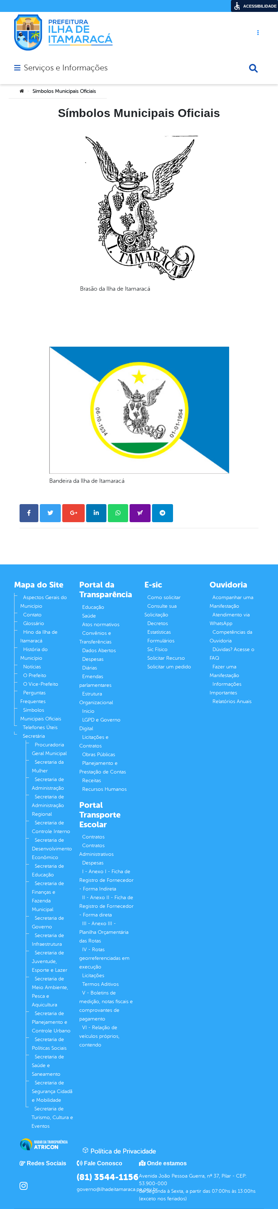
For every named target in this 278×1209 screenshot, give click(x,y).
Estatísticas (159, 632)
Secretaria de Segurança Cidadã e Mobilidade (52, 1091)
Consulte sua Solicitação (160, 610)
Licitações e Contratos (94, 741)
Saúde (89, 616)
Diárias (89, 668)
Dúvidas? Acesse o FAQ (232, 654)
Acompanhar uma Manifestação (231, 602)
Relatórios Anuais (232, 701)
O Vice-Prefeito (40, 684)
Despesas (93, 659)
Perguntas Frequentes (33, 697)
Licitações (93, 975)
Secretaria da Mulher (48, 766)
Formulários (160, 641)
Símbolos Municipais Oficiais (40, 714)
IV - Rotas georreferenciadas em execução (104, 958)
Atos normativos (100, 624)
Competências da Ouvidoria (231, 636)
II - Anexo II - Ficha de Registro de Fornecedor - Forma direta (106, 906)
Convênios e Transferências (95, 637)
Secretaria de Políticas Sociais (49, 1044)
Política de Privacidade (122, 1151)
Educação (93, 607)
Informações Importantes (225, 688)
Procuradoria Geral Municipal (49, 749)
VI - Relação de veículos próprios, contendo (99, 1036)
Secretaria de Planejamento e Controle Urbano (51, 1022)
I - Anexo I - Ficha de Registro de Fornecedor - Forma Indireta (106, 880)
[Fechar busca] (253, 68)
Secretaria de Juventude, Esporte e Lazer (49, 961)
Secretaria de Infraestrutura (48, 940)
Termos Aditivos (100, 984)
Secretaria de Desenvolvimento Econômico (52, 848)
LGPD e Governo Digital (100, 724)
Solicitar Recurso (166, 658)
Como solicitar (164, 597)
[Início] (22, 91)
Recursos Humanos (104, 789)
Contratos (93, 837)
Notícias (32, 667)
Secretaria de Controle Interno (51, 827)
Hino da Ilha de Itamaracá (39, 636)
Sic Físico (157, 649)
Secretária (34, 736)
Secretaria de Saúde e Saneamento (48, 1065)
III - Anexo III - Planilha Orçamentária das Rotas (104, 932)
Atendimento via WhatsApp (230, 619)
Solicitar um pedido (169, 667)
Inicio (88, 711)
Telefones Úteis (40, 727)
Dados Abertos (99, 650)
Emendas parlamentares (95, 681)
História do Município (34, 654)
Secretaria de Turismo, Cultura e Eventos (52, 1117)
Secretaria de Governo (48, 922)
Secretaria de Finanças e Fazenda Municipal (48, 896)
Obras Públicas (98, 754)
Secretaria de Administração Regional (48, 805)
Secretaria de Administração (48, 784)
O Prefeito (34, 675)
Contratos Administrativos (96, 850)
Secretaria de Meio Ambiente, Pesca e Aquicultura (50, 992)
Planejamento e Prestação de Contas (102, 767)
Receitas (91, 780)
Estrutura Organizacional (96, 698)
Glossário (33, 623)
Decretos (157, 623)
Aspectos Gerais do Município (43, 602)
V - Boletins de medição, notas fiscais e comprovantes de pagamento (106, 1006)
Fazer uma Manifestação (224, 671)
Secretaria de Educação (48, 870)
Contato (32, 615)
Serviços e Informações (66, 68)
